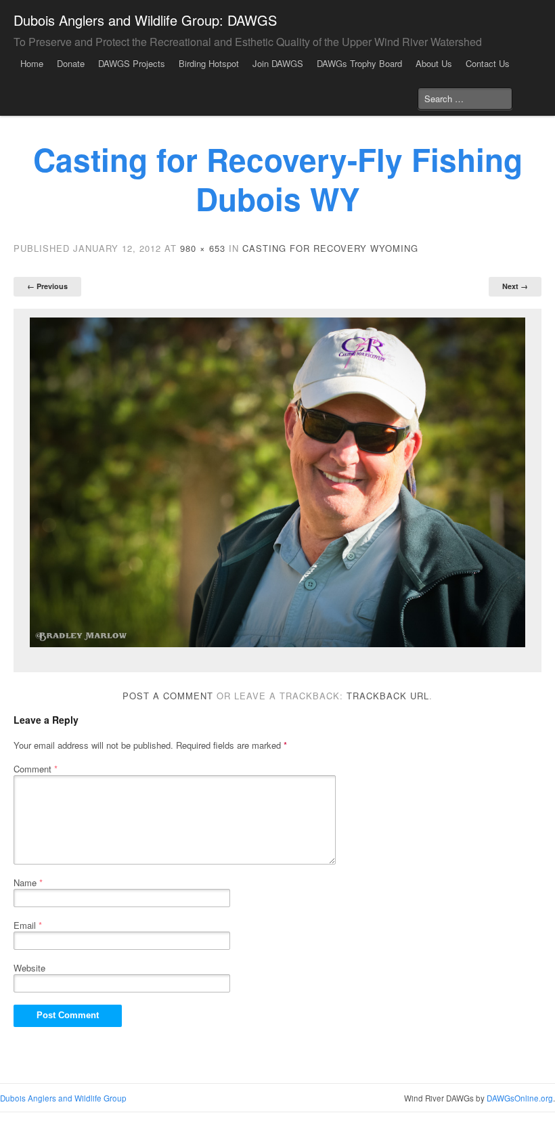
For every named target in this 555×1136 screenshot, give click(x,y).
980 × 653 (202, 248)
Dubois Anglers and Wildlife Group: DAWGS (145, 20)
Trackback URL (388, 695)
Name (28, 882)
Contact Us (488, 63)
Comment (36, 768)
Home (31, 63)
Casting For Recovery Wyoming (330, 248)
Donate (71, 63)
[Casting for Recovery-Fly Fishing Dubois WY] (277, 482)
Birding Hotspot (209, 63)
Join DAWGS (277, 63)
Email (28, 925)
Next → (515, 286)
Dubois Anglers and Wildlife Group (63, 1098)
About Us (434, 63)
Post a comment (168, 695)
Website (29, 967)
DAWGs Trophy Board (359, 63)
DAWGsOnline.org (520, 1098)
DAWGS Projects (131, 63)
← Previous (47, 286)
